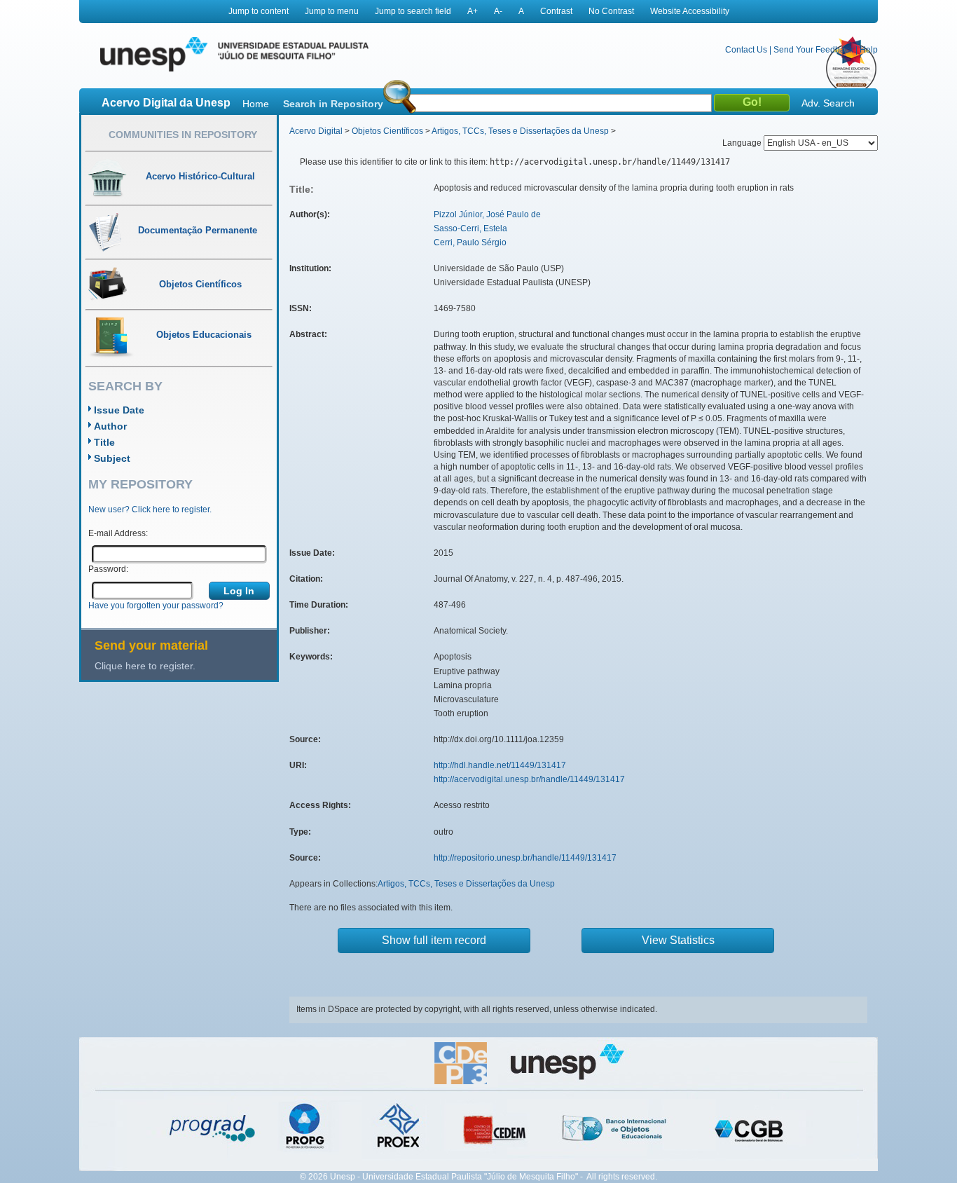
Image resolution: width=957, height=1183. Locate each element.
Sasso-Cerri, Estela (470, 228)
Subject (112, 458)
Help (869, 50)
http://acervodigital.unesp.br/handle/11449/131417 (529, 779)
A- (498, 11)
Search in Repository (333, 103)
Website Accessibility (689, 11)
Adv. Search (828, 103)
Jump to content (258, 11)
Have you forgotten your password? (155, 605)
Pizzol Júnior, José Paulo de (487, 214)
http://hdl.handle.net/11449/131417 (500, 765)
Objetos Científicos (387, 131)
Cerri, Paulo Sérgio (470, 242)
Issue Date (119, 410)
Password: (108, 569)
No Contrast (611, 11)
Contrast (556, 11)
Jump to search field (413, 11)
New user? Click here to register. (150, 509)
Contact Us (746, 50)
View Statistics (678, 940)
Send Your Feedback (813, 50)
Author (110, 426)
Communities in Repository (183, 134)
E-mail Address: (118, 533)
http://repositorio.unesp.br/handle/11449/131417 (525, 858)
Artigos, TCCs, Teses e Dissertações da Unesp (520, 131)
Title (104, 442)
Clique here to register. (145, 665)
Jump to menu (332, 11)
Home (255, 103)
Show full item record (434, 940)
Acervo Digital (316, 131)
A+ (472, 11)
